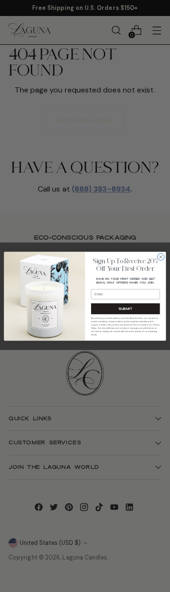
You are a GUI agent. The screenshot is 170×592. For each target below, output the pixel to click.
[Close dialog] (160, 256)
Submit (126, 308)
